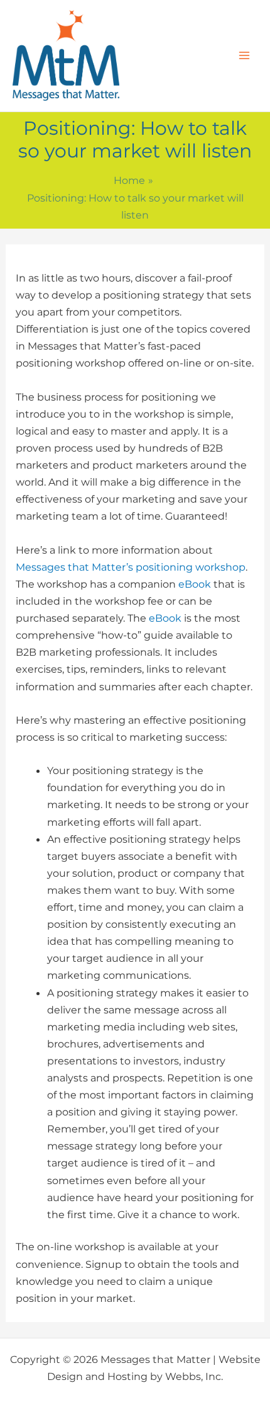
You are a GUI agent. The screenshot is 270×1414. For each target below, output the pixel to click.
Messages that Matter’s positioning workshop (131, 567)
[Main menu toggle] (243, 55)
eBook (194, 584)
